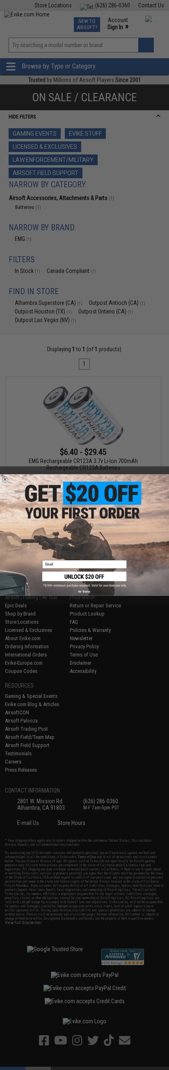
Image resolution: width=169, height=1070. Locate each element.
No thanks (84, 591)
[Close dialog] (5, 479)
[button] (84, 580)
